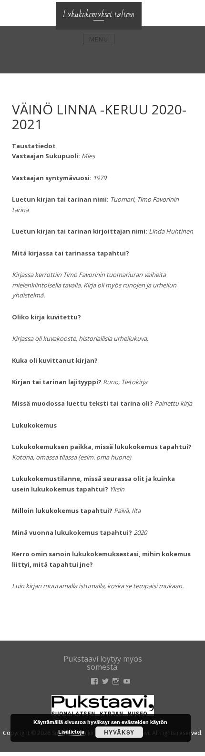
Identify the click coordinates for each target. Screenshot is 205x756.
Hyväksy (119, 732)
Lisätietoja (71, 731)
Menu (98, 39)
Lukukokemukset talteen (98, 14)
